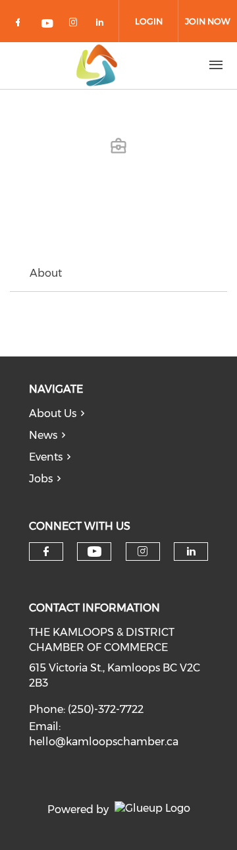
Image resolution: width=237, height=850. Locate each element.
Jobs (41, 478)
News (43, 435)
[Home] (97, 65)
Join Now (207, 21)
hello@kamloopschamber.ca (103, 741)
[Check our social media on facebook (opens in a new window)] (20, 24)
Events (46, 457)
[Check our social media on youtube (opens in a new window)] (48, 24)
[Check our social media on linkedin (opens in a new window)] (103, 24)
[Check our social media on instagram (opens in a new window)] (76, 24)
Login (149, 21)
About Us (52, 413)
